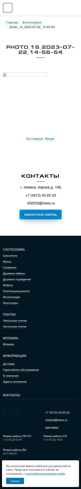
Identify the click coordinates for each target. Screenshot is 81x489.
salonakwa (51, 427)
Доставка (9, 364)
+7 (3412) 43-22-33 (40, 195)
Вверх (50, 139)
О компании (10, 375)
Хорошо (15, 481)
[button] (7, 8)
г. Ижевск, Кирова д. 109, (40, 186)
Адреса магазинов (15, 381)
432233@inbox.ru (40, 202)
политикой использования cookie (45, 473)
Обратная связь (40, 214)
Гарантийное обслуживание (21, 370)
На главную (34, 139)
